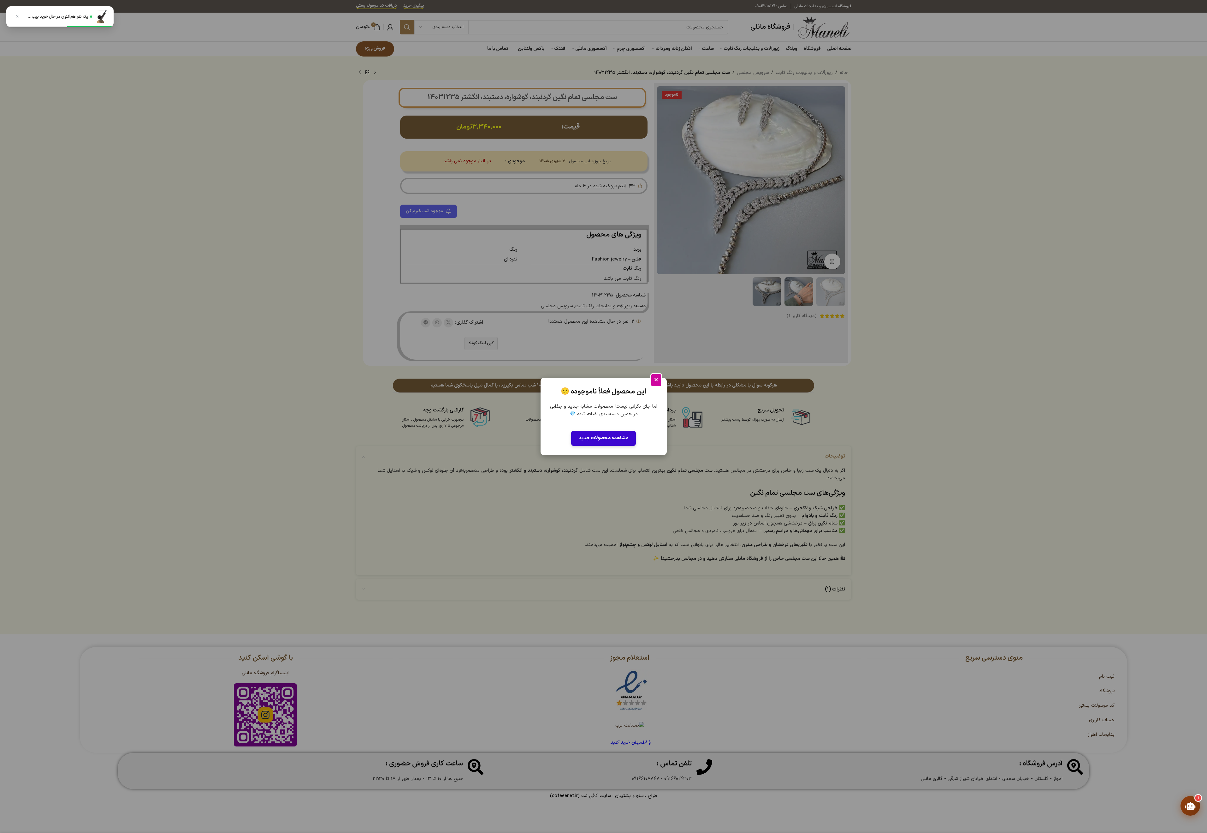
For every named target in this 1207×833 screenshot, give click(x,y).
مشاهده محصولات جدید (603, 438)
